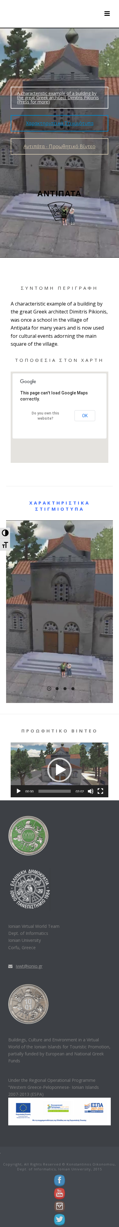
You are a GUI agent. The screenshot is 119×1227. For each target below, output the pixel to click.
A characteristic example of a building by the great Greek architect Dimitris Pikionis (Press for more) (58, 97)
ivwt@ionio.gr (29, 966)
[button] (59, 770)
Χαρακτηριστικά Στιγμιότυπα (59, 123)
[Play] (19, 791)
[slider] (54, 791)
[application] (59, 770)
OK (85, 415)
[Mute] (91, 791)
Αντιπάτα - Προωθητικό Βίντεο (59, 146)
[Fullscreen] (100, 791)
